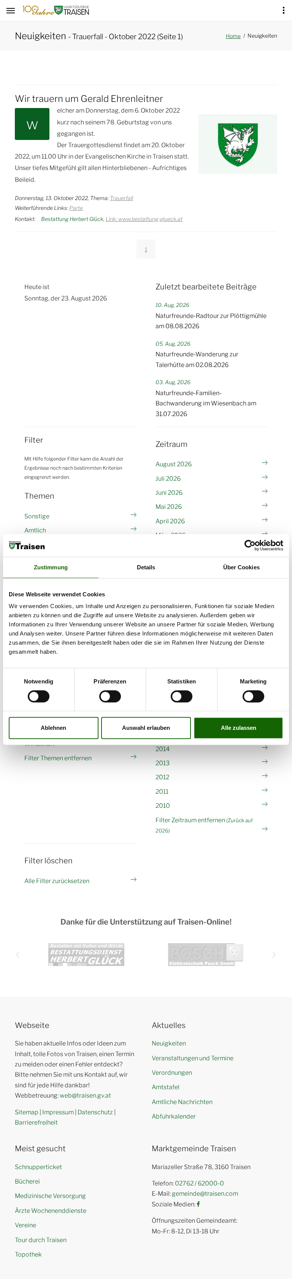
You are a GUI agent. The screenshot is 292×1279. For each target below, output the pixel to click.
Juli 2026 (168, 478)
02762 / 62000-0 (199, 1183)
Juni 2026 (169, 492)
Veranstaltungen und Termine (192, 1058)
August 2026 (174, 464)
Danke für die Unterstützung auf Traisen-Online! (146, 921)
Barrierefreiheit (36, 1122)
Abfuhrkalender (174, 1116)
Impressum (58, 1112)
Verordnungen (172, 1072)
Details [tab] (146, 567)
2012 (162, 777)
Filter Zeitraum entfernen (204, 825)
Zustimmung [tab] (51, 567)
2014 (163, 749)
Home (233, 36)
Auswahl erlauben (146, 728)
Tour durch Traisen (41, 1240)
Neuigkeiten (169, 1043)
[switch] (110, 696)
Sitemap (26, 1112)
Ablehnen (53, 728)
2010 (163, 805)
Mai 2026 (169, 506)
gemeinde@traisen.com (205, 1193)
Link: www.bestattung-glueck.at (144, 219)
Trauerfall (121, 198)
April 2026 (170, 521)
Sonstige (36, 516)
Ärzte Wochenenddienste (50, 1210)
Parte (76, 208)
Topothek (28, 1254)
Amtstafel (165, 1087)
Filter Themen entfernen (58, 758)
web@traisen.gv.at (85, 1095)
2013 (163, 763)
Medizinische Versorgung (50, 1196)
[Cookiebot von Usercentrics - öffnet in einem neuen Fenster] (250, 545)
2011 (162, 791)
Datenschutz (95, 1112)
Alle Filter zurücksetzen (56, 881)
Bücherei (27, 1181)
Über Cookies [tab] (241, 567)
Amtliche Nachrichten (182, 1102)
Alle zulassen (238, 728)
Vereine (25, 1225)
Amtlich (35, 530)
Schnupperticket (38, 1167)
